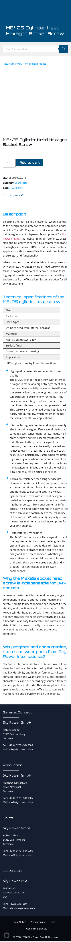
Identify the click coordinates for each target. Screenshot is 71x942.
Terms (53, 922)
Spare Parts (21, 182)
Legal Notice (19, 922)
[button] (6, 935)
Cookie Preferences (36, 928)
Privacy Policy (37, 922)
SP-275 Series (15, 187)
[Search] (63, 49)
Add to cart (30, 162)
